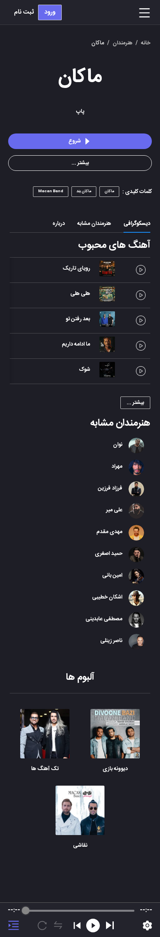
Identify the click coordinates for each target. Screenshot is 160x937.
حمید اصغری (108, 553)
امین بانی (112, 575)
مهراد (116, 466)
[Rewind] (93, 925)
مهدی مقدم (109, 532)
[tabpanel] (80, 547)
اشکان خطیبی (107, 597)
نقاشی (80, 845)
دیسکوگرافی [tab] (136, 223)
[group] (80, 920)
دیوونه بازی (115, 769)
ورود (50, 12)
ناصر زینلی (111, 641)
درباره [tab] (58, 223)
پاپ (80, 111)
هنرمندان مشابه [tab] (94, 223)
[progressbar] (80, 910)
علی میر (114, 510)
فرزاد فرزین (110, 488)
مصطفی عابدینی (103, 619)
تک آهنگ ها (45, 769)
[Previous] (77, 925)
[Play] (110, 925)
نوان (117, 444)
